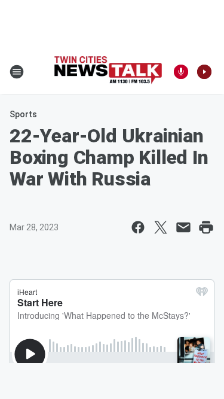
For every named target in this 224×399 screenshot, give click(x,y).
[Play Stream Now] (204, 72)
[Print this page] (206, 227)
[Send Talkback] (181, 72)
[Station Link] (108, 71)
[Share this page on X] (160, 227)
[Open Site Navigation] (17, 72)
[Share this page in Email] (183, 227)
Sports (23, 114)
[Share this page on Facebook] (138, 227)
